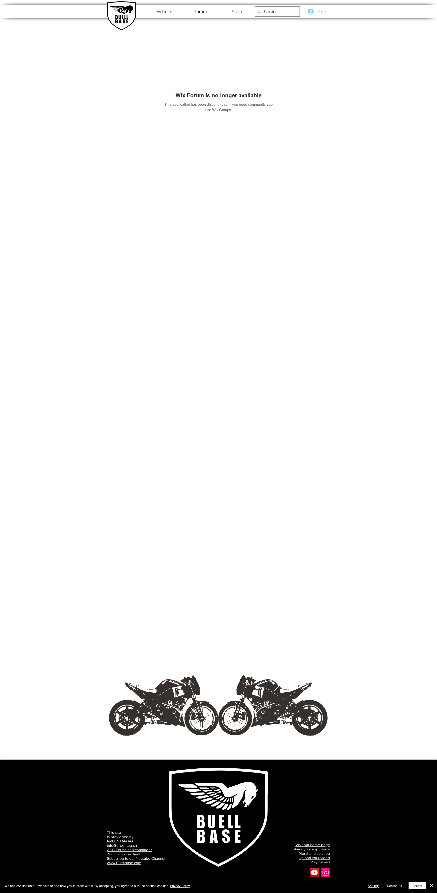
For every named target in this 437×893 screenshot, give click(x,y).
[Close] (431, 885)
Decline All (394, 885)
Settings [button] (373, 885)
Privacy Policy (180, 885)
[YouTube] (314, 872)
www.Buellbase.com (124, 862)
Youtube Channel (150, 858)
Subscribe (115, 858)
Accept (417, 885)
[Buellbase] (325, 872)
